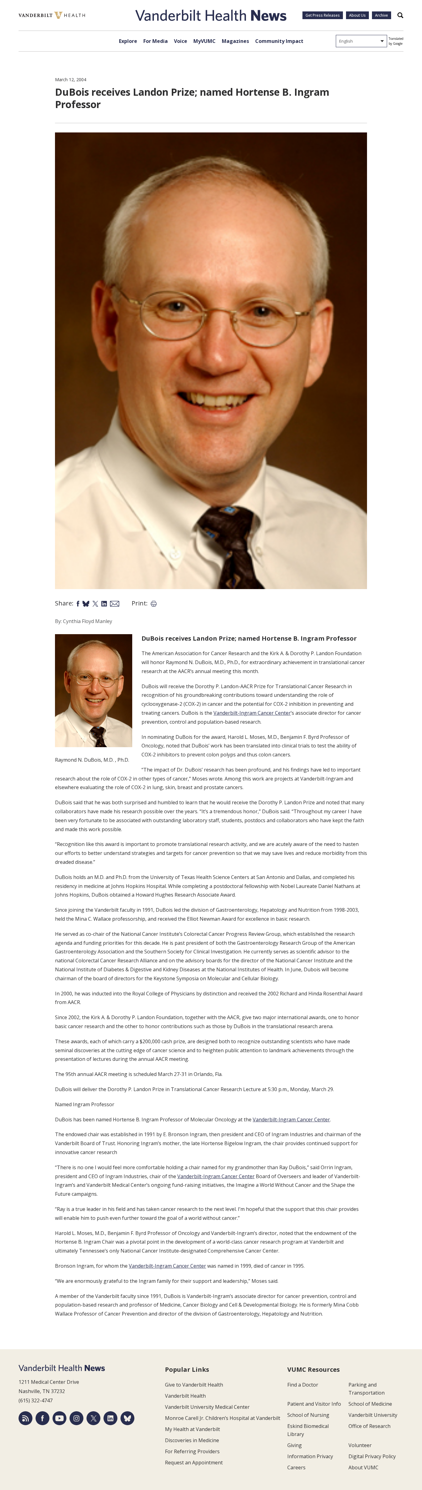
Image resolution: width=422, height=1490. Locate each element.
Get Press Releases (323, 15)
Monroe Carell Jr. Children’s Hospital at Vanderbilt (222, 1418)
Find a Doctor (302, 1384)
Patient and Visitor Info (314, 1403)
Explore (128, 41)
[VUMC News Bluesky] (127, 1418)
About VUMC (363, 1467)
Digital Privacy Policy (372, 1456)
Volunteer (360, 1445)
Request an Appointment (194, 1462)
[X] (93, 1418)
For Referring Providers (192, 1451)
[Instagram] (76, 1418)
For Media (155, 41)
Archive (381, 15)
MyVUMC (204, 41)
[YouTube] (59, 1418)
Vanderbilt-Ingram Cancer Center (252, 712)
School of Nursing (308, 1415)
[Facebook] (42, 1418)
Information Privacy (310, 1456)
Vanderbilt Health (185, 1395)
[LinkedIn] (110, 1418)
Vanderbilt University (372, 1415)
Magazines (235, 41)
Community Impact (279, 41)
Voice (180, 41)
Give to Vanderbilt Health (194, 1384)
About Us (357, 15)
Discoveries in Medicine (192, 1440)
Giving (294, 1445)
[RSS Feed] (25, 1418)
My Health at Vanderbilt (192, 1429)
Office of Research (369, 1426)
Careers (296, 1467)
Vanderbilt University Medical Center (207, 1407)
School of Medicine (370, 1403)
